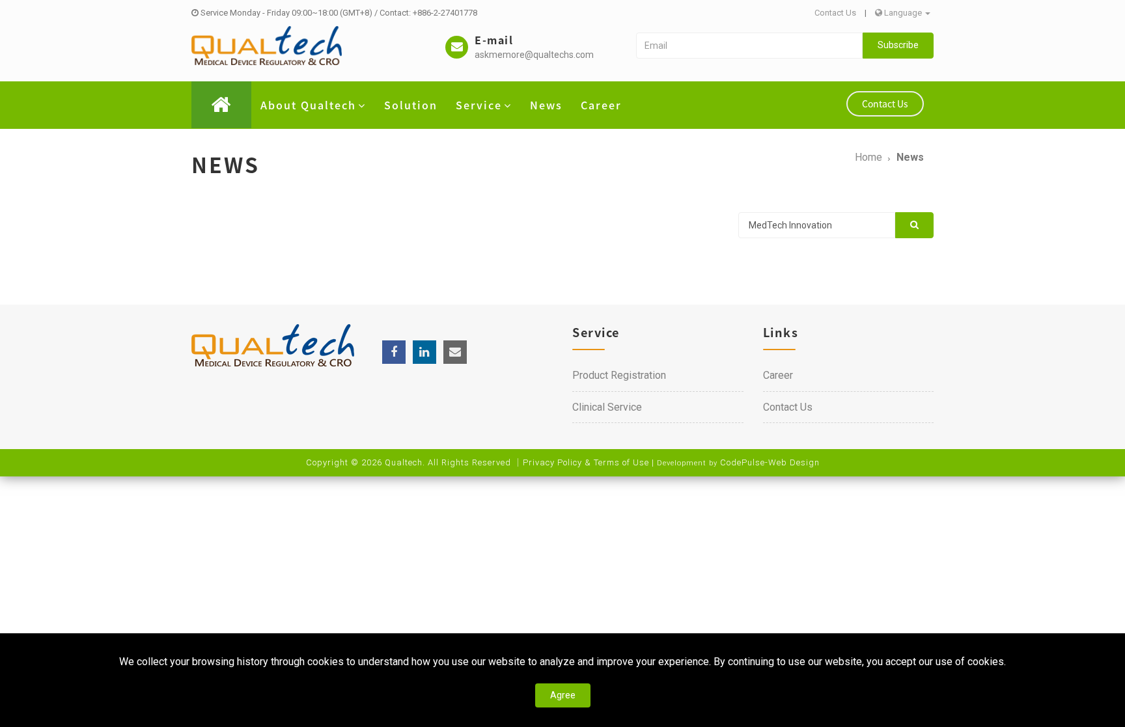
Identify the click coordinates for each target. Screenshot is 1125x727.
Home (868, 157)
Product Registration (619, 375)
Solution (411, 105)
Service (479, 105)
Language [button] (903, 13)
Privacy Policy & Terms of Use (586, 462)
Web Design (794, 462)
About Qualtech (308, 105)
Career (601, 105)
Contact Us (835, 13)
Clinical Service (607, 407)
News (546, 105)
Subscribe (898, 45)
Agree (563, 695)
